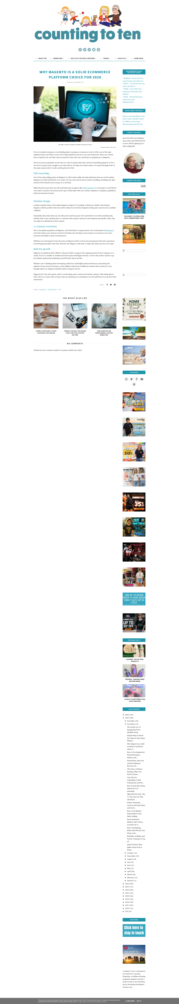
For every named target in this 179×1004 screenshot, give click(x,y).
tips (59, 290)
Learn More (130, 1001)
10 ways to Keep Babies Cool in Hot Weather (134, 700)
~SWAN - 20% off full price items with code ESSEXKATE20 (133, 99)
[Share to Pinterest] (114, 284)
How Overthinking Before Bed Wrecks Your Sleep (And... (136, 830)
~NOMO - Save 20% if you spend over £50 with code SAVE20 (132, 91)
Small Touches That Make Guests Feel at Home (134, 847)
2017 (127, 905)
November (131, 724)
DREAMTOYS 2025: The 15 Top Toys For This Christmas (136, 797)
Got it (139, 1001)
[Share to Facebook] (107, 284)
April (129, 871)
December (131, 721)
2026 (127, 715)
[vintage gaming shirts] (134, 561)
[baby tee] (134, 632)
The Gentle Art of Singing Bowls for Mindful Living (133, 729)
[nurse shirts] (134, 486)
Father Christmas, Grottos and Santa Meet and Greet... (136, 805)
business (42, 290)
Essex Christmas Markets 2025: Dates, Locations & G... (135, 822)
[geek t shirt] (134, 536)
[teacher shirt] (134, 461)
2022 (127, 890)
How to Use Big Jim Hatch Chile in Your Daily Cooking (134, 813)
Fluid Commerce (89, 188)
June (129, 865)
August (129, 859)
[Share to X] (110, 284)
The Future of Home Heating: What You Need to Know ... (134, 771)
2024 (127, 884)
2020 (127, 896)
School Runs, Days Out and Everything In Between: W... (135, 763)
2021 (127, 893)
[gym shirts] (134, 511)
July (128, 862)
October (130, 853)
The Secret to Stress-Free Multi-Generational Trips (134, 217)
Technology (52, 290)
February (130, 877)
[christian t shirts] (134, 436)
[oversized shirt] (134, 586)
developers (110, 230)
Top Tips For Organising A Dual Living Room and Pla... (135, 780)
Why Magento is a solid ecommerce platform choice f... (135, 746)
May (128, 868)
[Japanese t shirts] (134, 411)
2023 (127, 887)
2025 (127, 718)
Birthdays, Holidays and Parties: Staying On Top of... (136, 839)
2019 (127, 899)
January (130, 880)
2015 (127, 911)
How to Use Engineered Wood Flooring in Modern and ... (136, 755)
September (131, 856)
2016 (127, 908)
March (129, 874)
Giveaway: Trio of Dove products (134, 660)
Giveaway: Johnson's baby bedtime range (135, 680)
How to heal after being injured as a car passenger (136, 788)
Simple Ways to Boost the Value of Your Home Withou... (136, 738)
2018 (127, 902)
